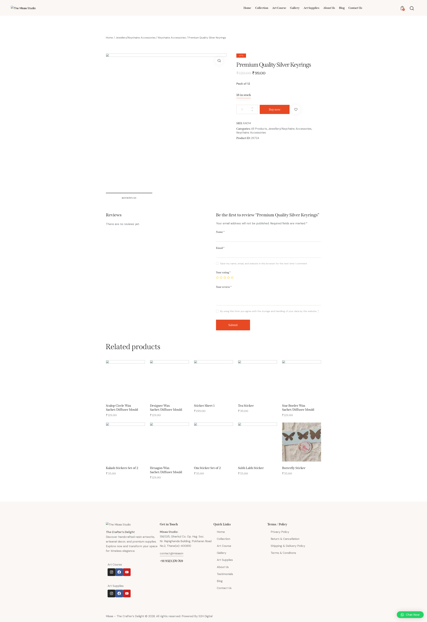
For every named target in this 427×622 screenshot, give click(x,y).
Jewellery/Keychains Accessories (136, 37)
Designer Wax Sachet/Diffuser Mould (166, 408)
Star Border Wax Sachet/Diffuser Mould (298, 408)
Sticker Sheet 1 (204, 406)
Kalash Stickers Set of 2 (122, 468)
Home (109, 37)
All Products (259, 128)
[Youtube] (127, 572)
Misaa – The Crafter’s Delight (125, 616)
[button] (295, 109)
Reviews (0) (129, 198)
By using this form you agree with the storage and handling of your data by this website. (269, 311)
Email (220, 248)
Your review (224, 286)
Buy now (274, 109)
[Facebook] (119, 572)
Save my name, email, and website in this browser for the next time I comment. (264, 263)
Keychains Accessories (172, 37)
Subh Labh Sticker (251, 468)
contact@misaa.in (171, 553)
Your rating (223, 272)
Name (220, 232)
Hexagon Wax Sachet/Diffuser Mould (166, 470)
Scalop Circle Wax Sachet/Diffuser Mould (122, 408)
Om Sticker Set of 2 (207, 468)
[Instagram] (111, 572)
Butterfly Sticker (293, 468)
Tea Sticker (246, 406)
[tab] (129, 197)
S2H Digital (205, 616)
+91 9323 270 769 (171, 561)
